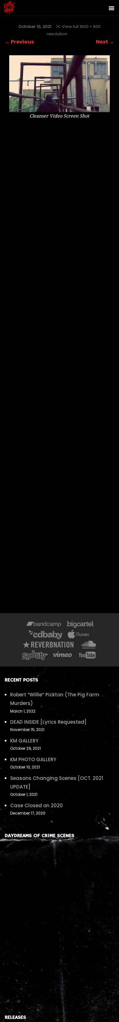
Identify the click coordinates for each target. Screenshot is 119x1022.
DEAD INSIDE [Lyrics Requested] (48, 722)
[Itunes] (78, 636)
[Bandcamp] (43, 625)
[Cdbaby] (46, 636)
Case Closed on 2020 (36, 805)
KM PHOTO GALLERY (33, 759)
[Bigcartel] (80, 625)
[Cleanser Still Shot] (59, 108)
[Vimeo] (63, 656)
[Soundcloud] (88, 646)
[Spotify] (35, 656)
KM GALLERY (24, 740)
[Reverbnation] (49, 646)
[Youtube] (88, 656)
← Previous (19, 41)
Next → (105, 41)
